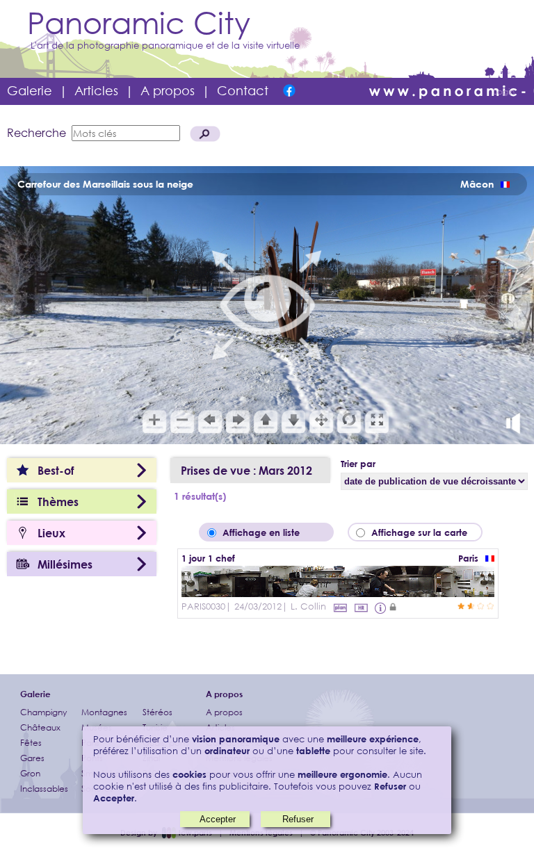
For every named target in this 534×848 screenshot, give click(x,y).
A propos (167, 90)
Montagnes (104, 712)
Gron (30, 773)
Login (504, 91)
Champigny (43, 712)
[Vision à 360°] (337, 592)
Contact (242, 90)
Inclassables (44, 788)
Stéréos (157, 712)
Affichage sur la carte (423, 532)
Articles (96, 90)
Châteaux (40, 727)
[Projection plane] (340, 607)
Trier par (358, 463)
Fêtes (31, 743)
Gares (32, 758)
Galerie (29, 90)
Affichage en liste (270, 532)
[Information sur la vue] (382, 607)
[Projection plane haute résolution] (361, 607)
